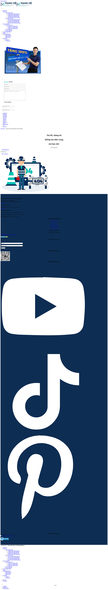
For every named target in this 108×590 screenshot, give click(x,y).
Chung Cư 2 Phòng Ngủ (13, 27)
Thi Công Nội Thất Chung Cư (14, 19)
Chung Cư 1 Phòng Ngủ (13, 26)
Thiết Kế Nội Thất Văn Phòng (14, 17)
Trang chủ (5, 10)
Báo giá (4, 579)
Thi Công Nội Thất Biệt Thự (13, 21)
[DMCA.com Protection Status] (4, 237)
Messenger (5, 587)
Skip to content (3, 1)
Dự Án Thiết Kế (6, 23)
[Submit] (3, 111)
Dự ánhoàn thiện (5, 121)
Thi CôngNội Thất (5, 117)
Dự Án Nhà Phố (9, 29)
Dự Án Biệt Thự (9, 30)
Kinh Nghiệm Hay (6, 34)
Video (4, 32)
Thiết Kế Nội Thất (9, 12)
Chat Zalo (5, 581)
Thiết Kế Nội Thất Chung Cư (14, 13)
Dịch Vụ (4, 11)
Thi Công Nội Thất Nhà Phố (13, 20)
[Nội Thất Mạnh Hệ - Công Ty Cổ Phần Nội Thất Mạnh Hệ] (16, 6)
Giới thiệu (5, 38)
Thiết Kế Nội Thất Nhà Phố (13, 15)
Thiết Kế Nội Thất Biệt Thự (13, 16)
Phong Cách (8, 37)
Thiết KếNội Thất (5, 115)
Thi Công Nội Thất (9, 18)
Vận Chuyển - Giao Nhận (54, 226)
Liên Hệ (7, 39)
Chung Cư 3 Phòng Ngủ (13, 28)
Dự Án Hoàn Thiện (7, 31)
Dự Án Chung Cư (9, 25)
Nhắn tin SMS (6, 588)
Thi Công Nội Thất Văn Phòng (14, 22)
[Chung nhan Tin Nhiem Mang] (6, 535)
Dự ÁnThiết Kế (4, 119)
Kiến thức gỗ (8, 36)
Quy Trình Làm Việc (54, 220)
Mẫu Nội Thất (8, 35)
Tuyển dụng (8, 40)
